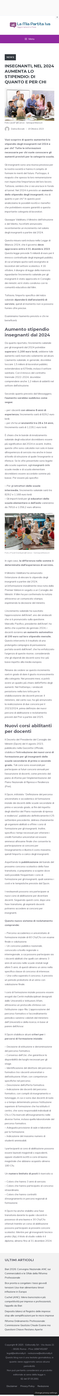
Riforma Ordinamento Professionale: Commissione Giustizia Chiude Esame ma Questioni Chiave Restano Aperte (28, 1325)
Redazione (43, 1386)
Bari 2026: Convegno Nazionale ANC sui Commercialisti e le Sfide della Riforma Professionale (28, 1273)
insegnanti (38, 465)
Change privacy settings (46, 1392)
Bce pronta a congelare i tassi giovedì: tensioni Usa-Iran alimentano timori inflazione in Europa (26, 1287)
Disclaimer (12, 1386)
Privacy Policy (27, 1386)
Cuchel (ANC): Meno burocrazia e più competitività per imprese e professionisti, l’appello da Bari (28, 1301)
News (10, 57)
